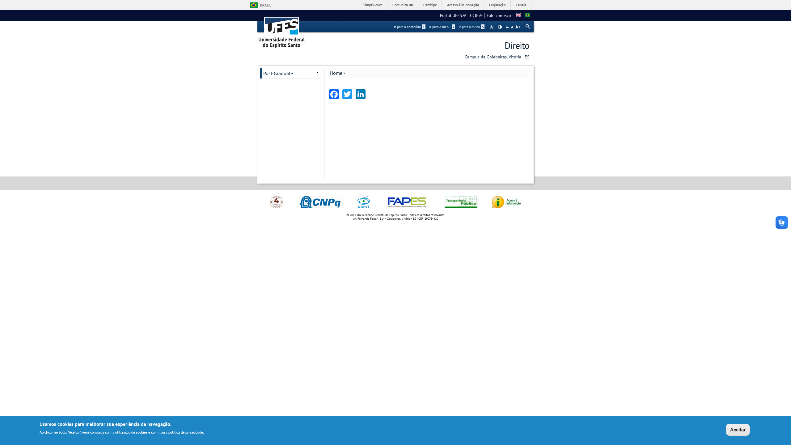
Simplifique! (372, 4)
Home (336, 73)
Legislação (497, 4)
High (499, 27)
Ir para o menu (442, 27)
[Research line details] (518, 15)
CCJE (476, 15)
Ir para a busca (471, 27)
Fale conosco (499, 15)
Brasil (265, 5)
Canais (521, 4)
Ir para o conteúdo (409, 27)
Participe (430, 4)
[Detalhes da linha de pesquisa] (527, 15)
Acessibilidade (492, 27)
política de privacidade (185, 432)
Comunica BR (402, 4)
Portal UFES (453, 15)
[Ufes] (281, 30)
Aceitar (738, 429)
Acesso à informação (463, 4)
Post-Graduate (278, 73)
